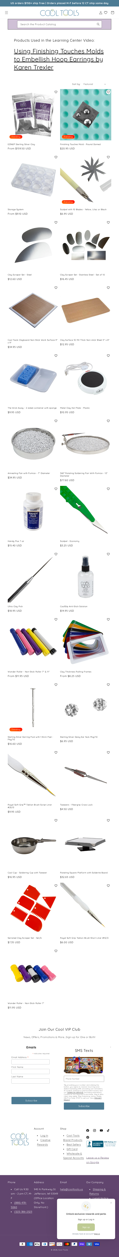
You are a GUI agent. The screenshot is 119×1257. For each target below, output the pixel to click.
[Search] (98, 24)
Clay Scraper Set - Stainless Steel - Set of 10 (82, 274)
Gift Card (72, 1149)
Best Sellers (74, 1144)
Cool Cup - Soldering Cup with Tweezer (27, 872)
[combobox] (59, 24)
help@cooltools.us (71, 1189)
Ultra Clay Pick (15, 606)
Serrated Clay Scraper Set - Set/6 (25, 938)
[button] (6, 12)
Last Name (17, 1076)
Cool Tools (63, 1250)
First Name (17, 1067)
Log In (44, 1135)
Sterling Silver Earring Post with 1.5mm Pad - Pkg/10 (30, 738)
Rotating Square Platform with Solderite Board (84, 872)
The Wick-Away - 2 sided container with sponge (32, 408)
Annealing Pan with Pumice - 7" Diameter (29, 473)
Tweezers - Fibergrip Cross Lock (76, 804)
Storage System (16, 209)
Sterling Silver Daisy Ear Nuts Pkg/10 (78, 737)
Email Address (20, 1057)
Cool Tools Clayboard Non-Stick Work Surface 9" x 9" (33, 341)
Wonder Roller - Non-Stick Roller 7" (26, 1003)
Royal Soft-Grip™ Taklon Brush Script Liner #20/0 (30, 806)
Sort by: (76, 84)
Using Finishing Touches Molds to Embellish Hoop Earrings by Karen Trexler (59, 59)
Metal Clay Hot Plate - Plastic (75, 408)
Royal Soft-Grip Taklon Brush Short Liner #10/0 (84, 938)
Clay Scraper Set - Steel (20, 274)
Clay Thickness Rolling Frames (75, 671)
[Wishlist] (105, 12)
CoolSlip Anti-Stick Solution (74, 606)
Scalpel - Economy (69, 541)
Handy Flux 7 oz (16, 541)
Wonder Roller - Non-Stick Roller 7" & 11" (29, 671)
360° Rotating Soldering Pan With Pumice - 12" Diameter (84, 474)
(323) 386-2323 (23, 1211)
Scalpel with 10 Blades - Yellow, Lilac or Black (83, 209)
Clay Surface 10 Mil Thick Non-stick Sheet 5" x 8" (84, 340)
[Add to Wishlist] (56, 92)
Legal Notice (100, 1198)
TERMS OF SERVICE (75, 1092)
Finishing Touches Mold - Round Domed (80, 144)
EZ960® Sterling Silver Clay (21, 144)
